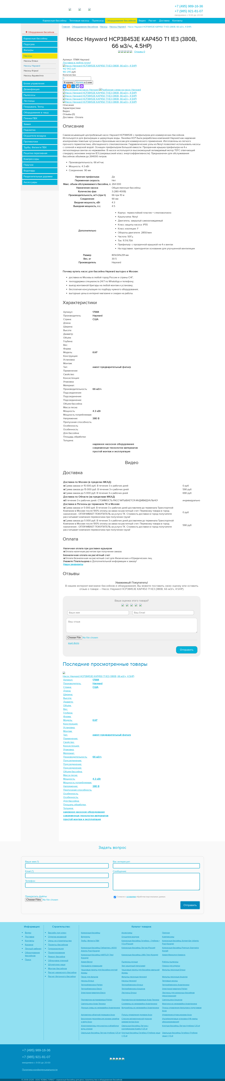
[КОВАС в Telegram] (82, 8)
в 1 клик (84, 82)
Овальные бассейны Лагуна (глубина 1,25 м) (101, 1033)
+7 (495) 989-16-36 (189, 6)
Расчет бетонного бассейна (62, 976)
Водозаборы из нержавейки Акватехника (140, 1008)
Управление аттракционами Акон (177, 1015)
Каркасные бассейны (54, 20)
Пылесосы (98, 20)
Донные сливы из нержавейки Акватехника (100, 1008)
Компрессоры (31, 159)
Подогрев (29, 44)
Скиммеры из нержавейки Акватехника (139, 1004)
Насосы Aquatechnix (34, 75)
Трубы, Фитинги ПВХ (35, 147)
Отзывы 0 (139, 51)
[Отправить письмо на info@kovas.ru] (141, 9)
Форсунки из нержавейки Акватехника (179, 1004)
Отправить (186, 649)
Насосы (28, 56)
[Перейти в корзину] (158, 9)
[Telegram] (77, 86)
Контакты (177, 20)
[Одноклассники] (69, 86)
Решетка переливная (35, 153)
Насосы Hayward (32, 66)
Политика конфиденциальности (40, 1069)
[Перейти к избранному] (133, 9)
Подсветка (29, 130)
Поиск (28, 959)
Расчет (152, 20)
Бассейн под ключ (57, 932)
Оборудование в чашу (36, 112)
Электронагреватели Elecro (93, 993)
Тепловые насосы (79, 20)
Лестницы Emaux (129, 993)
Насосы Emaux (31, 61)
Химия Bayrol (86, 962)
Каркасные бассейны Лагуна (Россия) (138, 948)
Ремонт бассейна (56, 956)
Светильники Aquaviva (172, 1000)
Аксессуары (30, 182)
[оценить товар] (123, 606)
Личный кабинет (33, 948)
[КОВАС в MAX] (72, 8)
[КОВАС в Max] (111, 1059)
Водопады (29, 170)
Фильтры (28, 50)
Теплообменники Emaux (132, 985)
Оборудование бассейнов (121, 20)
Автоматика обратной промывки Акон (98, 1015)
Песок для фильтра (89, 977)
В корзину (68, 82)
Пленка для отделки (171, 966)
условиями (131, 897)
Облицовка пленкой (58, 960)
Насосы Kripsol (31, 70)
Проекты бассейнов (58, 944)
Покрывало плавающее (91, 966)
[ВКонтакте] (64, 86)
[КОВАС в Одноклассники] (123, 1059)
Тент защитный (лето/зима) (133, 966)
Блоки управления (34, 83)
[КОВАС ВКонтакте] (120, 1059)
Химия (27, 124)
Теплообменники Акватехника (175, 985)
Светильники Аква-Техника (93, 1004)
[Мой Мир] (73, 86)
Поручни (28, 164)
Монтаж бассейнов (57, 968)
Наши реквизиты (73, 564)
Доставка (164, 20)
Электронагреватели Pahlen (174, 989)
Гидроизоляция (56, 948)
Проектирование (56, 952)
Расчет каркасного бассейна (62, 972)
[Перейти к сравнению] (125, 9)
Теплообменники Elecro (91, 989)
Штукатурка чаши (56, 964)
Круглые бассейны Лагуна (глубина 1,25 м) (181, 1026)
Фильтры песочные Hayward (134, 977)
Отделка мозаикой (57, 936)
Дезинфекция (31, 89)
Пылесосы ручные (130, 962)
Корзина (29, 944)
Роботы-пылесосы (170, 962)
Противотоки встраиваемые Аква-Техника (140, 1000)
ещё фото (73, 643)
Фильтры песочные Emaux (173, 970)
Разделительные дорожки (38, 176)
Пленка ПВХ (30, 118)
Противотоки (31, 141)
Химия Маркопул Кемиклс (173, 955)
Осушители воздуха (35, 135)
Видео (142, 20)
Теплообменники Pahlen (92, 985)
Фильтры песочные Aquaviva (175, 977)
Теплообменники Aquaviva (133, 989)
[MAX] (82, 86)
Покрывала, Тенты (34, 106)
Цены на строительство (60, 940)
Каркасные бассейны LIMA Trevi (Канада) (140, 955)
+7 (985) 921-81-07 (189, 11)
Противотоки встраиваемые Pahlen (96, 1000)
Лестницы (29, 100)
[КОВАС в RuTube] (92, 8)
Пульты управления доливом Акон (137, 1015)
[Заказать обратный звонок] (149, 9)
